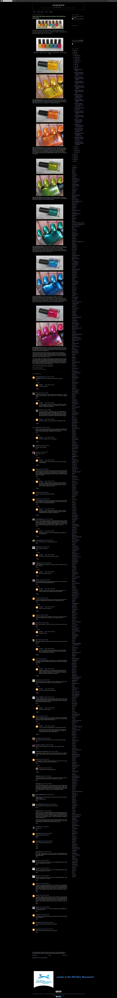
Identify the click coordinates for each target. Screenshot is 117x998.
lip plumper (74, 532)
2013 (74, 52)
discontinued (74, 343)
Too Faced (74, 828)
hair (72, 440)
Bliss (73, 227)
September (77, 60)
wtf (72, 872)
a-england (74, 167)
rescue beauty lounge (76, 726)
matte (73, 567)
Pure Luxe (74, 703)
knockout (74, 499)
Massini (73, 566)
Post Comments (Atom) (42, 957)
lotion (73, 544)
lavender (73, 516)
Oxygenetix (74, 660)
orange (73, 650)
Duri (73, 355)
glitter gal (74, 425)
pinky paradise (75, 683)
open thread (74, 647)
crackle (73, 318)
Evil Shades (74, 371)
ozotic (73, 661)
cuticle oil (74, 321)
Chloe (37, 860)
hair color (74, 442)
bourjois (73, 240)
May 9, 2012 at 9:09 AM (49, 419)
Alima (73, 172)
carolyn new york (75, 269)
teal (72, 813)
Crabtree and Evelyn (76, 317)
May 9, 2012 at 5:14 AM (43, 639)
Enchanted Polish (75, 362)
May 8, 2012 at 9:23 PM (44, 499)
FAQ (46, 11)
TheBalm (74, 819)
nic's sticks (74, 624)
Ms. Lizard (38, 738)
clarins (73, 292)
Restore (73, 728)
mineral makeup (75, 583)
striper (73, 797)
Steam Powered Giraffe (76, 791)
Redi (73, 723)
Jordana (73, 488)
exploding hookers (75, 372)
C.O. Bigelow (74, 261)
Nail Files (74, 607)
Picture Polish (75, 678)
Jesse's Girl (74, 482)
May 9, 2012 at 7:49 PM (53, 751)
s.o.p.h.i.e (74, 737)
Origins (73, 654)
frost (73, 410)
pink (73, 681)
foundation (74, 400)
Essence (73, 365)
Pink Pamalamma (39, 519)
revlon (73, 731)
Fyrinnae (73, 414)
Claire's (73, 290)
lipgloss (73, 535)
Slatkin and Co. (75, 765)
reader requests (75, 714)
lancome (73, 513)
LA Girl (73, 510)
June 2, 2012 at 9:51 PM (44, 883)
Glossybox (74, 427)
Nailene (73, 611)
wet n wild (74, 865)
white (73, 867)
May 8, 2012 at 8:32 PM (43, 452)
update (73, 845)
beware (73, 212)
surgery (73, 807)
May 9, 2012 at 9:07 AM (49, 668)
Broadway (74, 246)
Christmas (74, 283)
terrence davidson (75, 816)
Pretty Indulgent (75, 694)
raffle (73, 711)
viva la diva (74, 861)
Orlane (73, 655)
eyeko (73, 374)
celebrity (73, 270)
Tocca (73, 822)
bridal (73, 243)
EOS (73, 363)
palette (73, 663)
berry (73, 209)
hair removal (74, 447)
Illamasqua (74, 468)
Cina (73, 286)
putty (73, 706)
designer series (75, 337)
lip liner (73, 530)
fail (72, 380)
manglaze (74, 559)
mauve (73, 569)
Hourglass (74, 467)
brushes (73, 253)
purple (73, 705)
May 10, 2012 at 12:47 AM (44, 759)
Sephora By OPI (75, 754)
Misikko (73, 587)
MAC (73, 552)
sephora (73, 752)
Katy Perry (74, 495)
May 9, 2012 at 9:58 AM (49, 531)
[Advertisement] (58, 967)
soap (73, 770)
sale (73, 739)
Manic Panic (74, 561)
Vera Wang (74, 853)
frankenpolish (74, 403)
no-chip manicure (75, 631)
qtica (73, 708)
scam (73, 746)
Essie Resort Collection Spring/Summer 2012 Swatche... (78, 112)
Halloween (74, 448)
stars (73, 788)
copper (73, 311)
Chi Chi (73, 280)
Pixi (73, 684)
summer (73, 803)
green (73, 434)
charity (73, 275)
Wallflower (74, 862)
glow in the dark (75, 428)
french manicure (75, 406)
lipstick (73, 538)
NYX (73, 641)
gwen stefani (74, 439)
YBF (73, 873)
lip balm (73, 527)
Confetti (73, 306)
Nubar (73, 637)
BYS (73, 260)
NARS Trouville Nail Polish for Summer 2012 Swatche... (78, 121)
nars (73, 615)
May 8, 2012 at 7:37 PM (44, 427)
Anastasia (74, 175)
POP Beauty (74, 688)
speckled (74, 779)
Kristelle (37, 445)
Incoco (73, 470)
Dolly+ (73, 348)
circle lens (74, 287)
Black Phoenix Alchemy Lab (77, 222)
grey (73, 436)
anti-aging (74, 178)
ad (72, 170)
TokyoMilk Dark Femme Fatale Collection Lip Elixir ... (79, 91)
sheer (73, 757)
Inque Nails (74, 476)
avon (73, 187)
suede (73, 799)
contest (73, 309)
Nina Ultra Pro (75, 628)
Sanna (37, 826)
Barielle (73, 196)
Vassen (73, 851)
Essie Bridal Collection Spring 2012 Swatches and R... (79, 83)
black (73, 221)
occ (72, 646)
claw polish (74, 294)
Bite (73, 219)
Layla (73, 521)
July (75, 64)
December (77, 55)
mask (73, 564)
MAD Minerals (75, 553)
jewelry (73, 485)
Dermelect (74, 335)
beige (73, 204)
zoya (73, 876)
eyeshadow (74, 377)
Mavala (73, 570)
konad (73, 502)
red (72, 718)
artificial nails (74, 185)
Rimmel (73, 734)
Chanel (73, 272)
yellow (73, 875)
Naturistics (74, 617)
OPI (73, 649)
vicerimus (38, 679)
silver (73, 759)
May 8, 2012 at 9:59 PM (46, 562)
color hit (73, 300)
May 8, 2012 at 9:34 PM (48, 540)
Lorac (73, 543)
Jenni (37, 639)
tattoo (73, 810)
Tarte (73, 808)
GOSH (73, 433)
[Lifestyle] (58, 996)
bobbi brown (74, 233)
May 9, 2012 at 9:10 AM (49, 437)
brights (73, 244)
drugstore (74, 351)
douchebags (74, 349)
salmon (73, 742)
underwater (74, 844)
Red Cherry (74, 722)
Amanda (37, 907)
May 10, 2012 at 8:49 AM (47, 767)
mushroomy (74, 597)
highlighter (74, 456)
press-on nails (75, 692)
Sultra (73, 802)
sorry (73, 773)
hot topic (73, 465)
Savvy (73, 745)
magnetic (74, 555)
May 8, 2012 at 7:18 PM (49, 376)
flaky (73, 394)
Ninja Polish (74, 629)
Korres (73, 504)
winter (73, 868)
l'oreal (73, 507)
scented (73, 748)
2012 (74, 54)
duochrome (74, 352)
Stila (73, 793)
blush (73, 232)
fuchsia (73, 411)
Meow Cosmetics (75, 576)
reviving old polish (75, 729)
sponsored (74, 783)
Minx (73, 584)
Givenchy (74, 420)
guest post (74, 437)
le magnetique (75, 524)
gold (73, 430)
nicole (73, 626)
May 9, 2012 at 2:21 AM (43, 598)
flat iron (73, 396)
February (76, 150)
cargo (73, 267)
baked (73, 192)
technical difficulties (76, 814)
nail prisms (74, 609)
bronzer (73, 249)
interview (73, 478)
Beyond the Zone (75, 213)
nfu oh (73, 623)
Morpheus (74, 595)
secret (73, 751)
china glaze (74, 281)
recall (73, 717)
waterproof (74, 864)
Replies (38, 382)
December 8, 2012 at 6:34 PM (47, 922)
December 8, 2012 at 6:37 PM (47, 929)
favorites (73, 388)
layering (73, 519)
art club (73, 182)
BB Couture (74, 202)
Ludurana (74, 550)
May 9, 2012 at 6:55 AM (42, 658)
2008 (74, 159)
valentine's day (75, 848)
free (73, 405)
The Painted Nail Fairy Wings (48, 199)
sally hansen (74, 740)
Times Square (75, 820)
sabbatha (37, 579)
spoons (73, 785)
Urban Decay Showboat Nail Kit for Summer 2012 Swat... (78, 139)
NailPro (73, 612)
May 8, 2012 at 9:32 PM (48, 519)
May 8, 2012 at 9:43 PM (44, 546)
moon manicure (75, 593)
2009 (74, 157)
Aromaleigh (74, 181)
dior (72, 342)
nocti (73, 632)
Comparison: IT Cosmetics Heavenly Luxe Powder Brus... (78, 125)
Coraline (73, 314)
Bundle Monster (75, 255)
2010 (74, 156)
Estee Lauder (74, 368)
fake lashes (74, 382)
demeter (73, 332)
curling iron (74, 320)
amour (73, 173)
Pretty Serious (75, 695)
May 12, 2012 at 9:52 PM (47, 841)
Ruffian (73, 735)
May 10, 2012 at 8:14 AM (46, 776)
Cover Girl (74, 315)
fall (72, 385)
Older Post (65, 955)
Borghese (74, 235)
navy (73, 618)
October (76, 59)
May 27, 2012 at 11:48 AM (44, 875)
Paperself (74, 666)
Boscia (73, 236)
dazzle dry (74, 326)
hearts (73, 453)
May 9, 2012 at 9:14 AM (49, 481)
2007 (74, 161)
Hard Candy (74, 451)
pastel (73, 667)
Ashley (37, 469)
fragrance (74, 402)
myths (73, 600)
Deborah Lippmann (75, 328)
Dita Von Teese (75, 346)
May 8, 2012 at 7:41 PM (49, 384)
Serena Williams (75, 756)
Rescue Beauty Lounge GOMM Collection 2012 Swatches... (79, 87)
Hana (73, 450)
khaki (73, 496)
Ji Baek (73, 487)
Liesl (37, 452)
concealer (74, 304)
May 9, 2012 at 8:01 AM (45, 679)
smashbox (74, 766)
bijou (73, 216)
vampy (73, 850)
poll (72, 686)
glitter (73, 423)
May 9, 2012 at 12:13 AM (45, 579)
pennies (73, 672)
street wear (74, 794)
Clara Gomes (38, 922)
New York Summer (75, 621)
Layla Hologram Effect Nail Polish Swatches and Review (79, 143)
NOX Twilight (74, 635)
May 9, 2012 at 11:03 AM (50, 725)
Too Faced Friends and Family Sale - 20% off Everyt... (79, 117)
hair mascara (74, 445)
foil (72, 397)
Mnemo (37, 622)
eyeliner (73, 376)
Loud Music (74, 546)
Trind (73, 834)
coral (73, 312)
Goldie (73, 431)
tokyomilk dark (75, 825)
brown (73, 250)
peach (73, 669)
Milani (73, 581)
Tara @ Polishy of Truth (41, 804)
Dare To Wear (74, 325)
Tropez (73, 836)
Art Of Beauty (74, 184)
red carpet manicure (76, 720)
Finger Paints (74, 393)
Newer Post (34, 955)
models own (74, 590)
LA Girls (73, 512)
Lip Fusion (74, 529)
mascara (73, 563)
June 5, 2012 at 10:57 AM (45, 907)
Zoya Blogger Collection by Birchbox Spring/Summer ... (79, 134)
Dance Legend (75, 323)
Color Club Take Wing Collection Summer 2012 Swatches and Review (48, 17)
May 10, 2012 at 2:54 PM (49, 794)
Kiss (73, 498)
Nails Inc (73, 614)
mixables (74, 589)
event (73, 369)
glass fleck (74, 422)
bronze (73, 247)
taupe (73, 811)
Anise (73, 176)
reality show (74, 715)
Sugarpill (73, 800)
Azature (73, 190)
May (76, 67)
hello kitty (74, 454)
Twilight (73, 841)
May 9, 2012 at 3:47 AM (44, 622)
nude (73, 638)
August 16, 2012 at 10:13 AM (43, 914)
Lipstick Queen (75, 539)
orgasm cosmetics (75, 652)
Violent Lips (74, 859)
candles (73, 266)
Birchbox (73, 218)
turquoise (74, 838)
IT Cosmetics (74, 479)
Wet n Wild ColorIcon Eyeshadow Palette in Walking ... (79, 100)
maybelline (74, 573)
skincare (73, 762)
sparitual (73, 774)
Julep (73, 490)
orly (72, 657)
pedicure (73, 671)
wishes (73, 870)
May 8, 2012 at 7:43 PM (44, 445)
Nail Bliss (74, 606)
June (76, 66)
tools (73, 830)
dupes (73, 354)
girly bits (73, 417)
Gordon (37, 883)
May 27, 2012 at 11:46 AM (44, 860)
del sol (73, 331)
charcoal (73, 274)
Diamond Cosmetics (76, 338)
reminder (73, 725)
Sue (36, 716)
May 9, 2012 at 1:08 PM (48, 744)
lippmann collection (76, 536)
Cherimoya (74, 277)
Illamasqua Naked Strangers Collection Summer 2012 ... (78, 96)
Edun (73, 360)
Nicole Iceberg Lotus (48, 251)
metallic (73, 578)
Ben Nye (73, 205)
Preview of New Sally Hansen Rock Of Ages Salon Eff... (79, 78)
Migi (73, 580)
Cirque (73, 289)
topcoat (73, 831)
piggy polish (74, 680)
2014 (74, 50)
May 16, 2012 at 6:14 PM (46, 851)
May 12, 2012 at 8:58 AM (44, 826)
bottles (73, 238)
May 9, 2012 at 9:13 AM (49, 460)
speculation (74, 780)
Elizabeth (38, 427)
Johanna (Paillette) (39, 794)
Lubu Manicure (75, 549)
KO (72, 501)
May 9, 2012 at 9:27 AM (49, 697)
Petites (73, 674)
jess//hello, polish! (39, 744)
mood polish (74, 592)
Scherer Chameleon (76, 749)
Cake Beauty (74, 263)
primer (73, 698)
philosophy (74, 675)
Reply (37, 380)
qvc (72, 709)
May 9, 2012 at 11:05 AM (45, 738)
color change (74, 297)
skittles (73, 763)
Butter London (75, 258)
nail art (73, 604)
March (76, 148)
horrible (73, 462)
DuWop (73, 357)
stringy (73, 796)
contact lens (74, 308)
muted (73, 598)
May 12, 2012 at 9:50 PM (47, 833)
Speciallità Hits (75, 777)
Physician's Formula (76, 677)
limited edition (74, 525)
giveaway (74, 419)
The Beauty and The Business (42, 751)
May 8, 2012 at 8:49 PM (46, 409)
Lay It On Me (74, 518)
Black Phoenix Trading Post (77, 224)
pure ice (73, 702)
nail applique (74, 603)
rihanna (73, 732)
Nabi (73, 601)
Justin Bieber (74, 491)
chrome (73, 284)
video (73, 856)
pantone (73, 664)
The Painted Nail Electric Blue (57, 301)
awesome (74, 189)
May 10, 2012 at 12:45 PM (46, 783)
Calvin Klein (74, 264)
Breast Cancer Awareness (77, 241)
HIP (73, 457)
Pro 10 (73, 700)
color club (74, 298)
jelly (73, 481)
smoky (73, 768)
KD (36, 658)
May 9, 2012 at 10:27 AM (43, 716)
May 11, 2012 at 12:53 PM (46, 810)
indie (73, 473)
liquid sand (74, 541)
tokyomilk (74, 824)
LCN (73, 522)
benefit (73, 207)
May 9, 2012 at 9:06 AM (49, 648)
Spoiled (73, 782)
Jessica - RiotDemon (40, 697)
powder (73, 689)
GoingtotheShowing (40, 376)
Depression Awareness (76, 334)
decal (73, 329)
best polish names (75, 210)
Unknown (38, 499)
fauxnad (73, 386)
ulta (72, 842)
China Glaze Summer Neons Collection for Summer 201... (78, 105)
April (76, 146)
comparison (74, 303)
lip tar (73, 533)
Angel (37, 759)
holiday (73, 459)
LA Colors (74, 508)
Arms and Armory (75, 179)
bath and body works (76, 201)
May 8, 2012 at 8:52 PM (43, 469)
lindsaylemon (38, 562)
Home (34, 11)
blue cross (74, 230)
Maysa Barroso (39, 833)
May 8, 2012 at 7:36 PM (43, 392)
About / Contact (40, 11)
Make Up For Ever (75, 556)
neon (73, 620)
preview (73, 697)
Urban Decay (74, 847)
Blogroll (50, 11)
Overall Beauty (75, 658)
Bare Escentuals (75, 195)
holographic (74, 461)
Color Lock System (76, 301)
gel (72, 416)
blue (73, 229)
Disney (73, 345)
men (73, 575)
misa (73, 586)
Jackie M (37, 546)
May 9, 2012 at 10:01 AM (50, 707)
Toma (73, 827)
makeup (73, 558)
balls (73, 193)
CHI (73, 278)
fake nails (74, 383)
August (76, 62)
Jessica (73, 484)
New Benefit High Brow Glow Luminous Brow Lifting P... (78, 74)
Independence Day (75, 471)
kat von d (74, 493)
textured (73, 817)
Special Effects (75, 776)
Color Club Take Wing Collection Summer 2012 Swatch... (78, 130)
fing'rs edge (74, 391)
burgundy (74, 257)
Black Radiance (75, 226)
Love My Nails (75, 547)
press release (74, 691)
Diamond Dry (74, 340)
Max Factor (74, 572)
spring (73, 787)
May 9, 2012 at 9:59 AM (49, 554)
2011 (74, 154)
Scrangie (59, 5)
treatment (74, 833)
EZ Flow (73, 379)
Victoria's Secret (75, 855)
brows (73, 252)
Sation (73, 743)
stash (73, 790)
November (77, 57)
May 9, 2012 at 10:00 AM (50, 588)
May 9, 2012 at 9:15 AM (49, 508)
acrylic (73, 168)
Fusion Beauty (75, 413)
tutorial (73, 839)
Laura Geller (74, 515)
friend (73, 408)
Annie (37, 598)
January (76, 152)
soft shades (74, 771)
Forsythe (73, 399)
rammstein (74, 712)
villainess (74, 858)
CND (73, 295)
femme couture (75, 389)
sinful (73, 760)
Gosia (37, 392)
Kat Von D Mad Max (47, 301)
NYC (73, 640)
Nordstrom (74, 634)
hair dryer (74, 444)
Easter (73, 359)
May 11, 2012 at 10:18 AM (51, 804)
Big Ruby (74, 215)
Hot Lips (73, 464)
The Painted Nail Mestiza (55, 102)
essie (73, 366)
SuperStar (74, 805)
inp (72, 474)
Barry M (73, 198)
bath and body (75, 199)
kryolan (73, 505)
